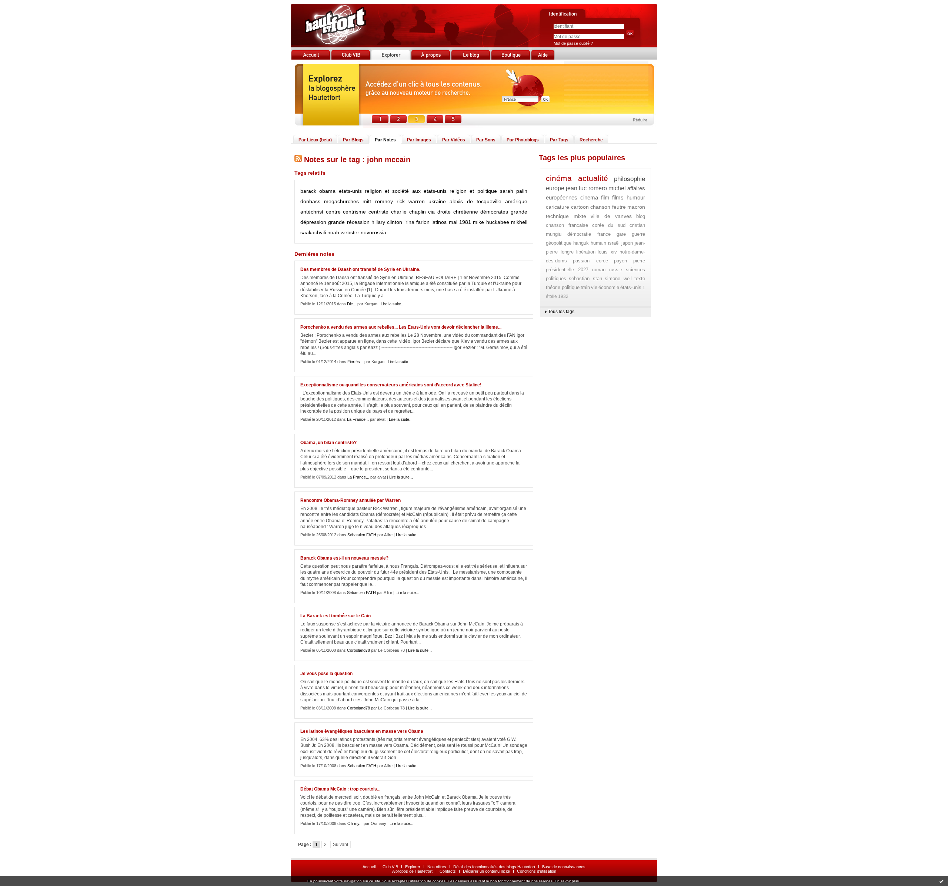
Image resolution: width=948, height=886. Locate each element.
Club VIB (390, 867)
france (604, 234)
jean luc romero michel (596, 188)
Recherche (591, 139)
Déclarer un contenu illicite (486, 871)
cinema (589, 197)
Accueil (369, 867)
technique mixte (566, 216)
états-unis (630, 287)
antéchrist (311, 212)
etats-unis (350, 191)
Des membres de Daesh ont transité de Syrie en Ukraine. (360, 269)
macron (636, 207)
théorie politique (563, 287)
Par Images (419, 139)
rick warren (411, 201)
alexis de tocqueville (475, 201)
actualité (593, 178)
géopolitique (558, 243)
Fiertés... (355, 361)
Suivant (340, 844)
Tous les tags (561, 311)
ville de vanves (611, 216)
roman (598, 269)
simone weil (618, 278)
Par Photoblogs (523, 139)
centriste (378, 212)
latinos (439, 222)
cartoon (580, 207)
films (618, 197)
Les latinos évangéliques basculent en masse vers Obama (361, 731)
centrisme (354, 212)
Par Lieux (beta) (315, 139)
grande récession (348, 222)
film (605, 197)
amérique (516, 201)
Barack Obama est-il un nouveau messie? (344, 558)
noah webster (343, 232)
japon (627, 243)
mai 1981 (460, 222)
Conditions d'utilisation (536, 871)
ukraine (437, 201)
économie (608, 287)
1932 (563, 296)
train (585, 287)
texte (639, 278)
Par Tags (559, 139)
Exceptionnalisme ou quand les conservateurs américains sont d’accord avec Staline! (390, 384)
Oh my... (355, 823)
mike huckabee (491, 222)
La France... (358, 419)
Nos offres (436, 867)
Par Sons (485, 139)
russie (615, 269)
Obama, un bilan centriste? (328, 442)
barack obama (318, 191)
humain (598, 243)
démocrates (494, 212)
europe (555, 188)
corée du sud (609, 225)
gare (621, 234)
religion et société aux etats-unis (406, 191)
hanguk (581, 243)
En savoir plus (567, 881)
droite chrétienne (457, 212)
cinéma (559, 178)
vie (594, 287)
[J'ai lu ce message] (941, 881)
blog (640, 216)
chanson (600, 207)
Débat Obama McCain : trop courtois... (340, 789)
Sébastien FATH (361, 535)
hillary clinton (386, 222)
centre (333, 212)
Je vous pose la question (326, 673)
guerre (638, 234)
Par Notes (385, 139)
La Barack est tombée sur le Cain (335, 615)
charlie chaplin (408, 212)
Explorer (412, 867)
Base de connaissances (563, 867)
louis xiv (607, 252)
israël (614, 243)
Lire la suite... (392, 304)
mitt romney (378, 201)
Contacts (448, 871)
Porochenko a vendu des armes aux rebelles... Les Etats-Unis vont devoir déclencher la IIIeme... (400, 327)
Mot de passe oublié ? (573, 43)
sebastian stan (585, 278)
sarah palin (513, 191)
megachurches (341, 201)
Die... (351, 304)
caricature (557, 207)
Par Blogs (353, 139)
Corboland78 (358, 650)
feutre (619, 207)
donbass (310, 201)
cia (431, 212)
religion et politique (473, 191)
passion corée (590, 261)
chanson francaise (567, 225)
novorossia (373, 232)
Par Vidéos (453, 139)
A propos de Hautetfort (412, 871)
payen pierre (629, 261)
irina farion (417, 222)
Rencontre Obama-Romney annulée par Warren (350, 500)
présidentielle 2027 (567, 269)
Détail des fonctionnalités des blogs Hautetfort (494, 867)
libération (585, 252)
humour (636, 197)
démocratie (579, 234)
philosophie (629, 178)
